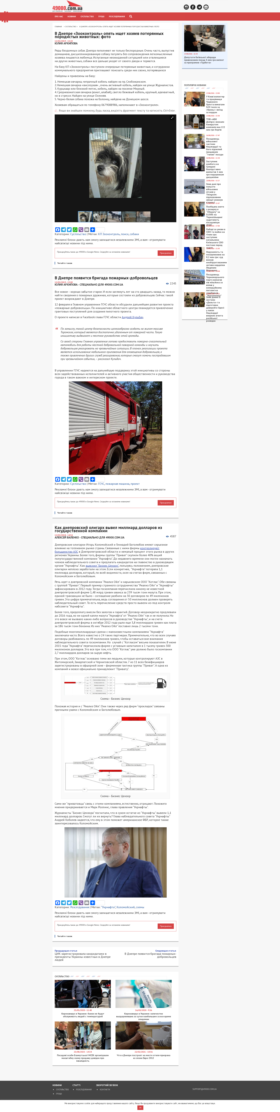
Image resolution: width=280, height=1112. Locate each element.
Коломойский (126, 907)
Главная (58, 26)
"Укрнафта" (108, 907)
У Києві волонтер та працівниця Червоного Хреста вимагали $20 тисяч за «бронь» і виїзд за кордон (215, 104)
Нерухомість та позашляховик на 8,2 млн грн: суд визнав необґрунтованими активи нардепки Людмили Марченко (216, 261)
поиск (125, 234)
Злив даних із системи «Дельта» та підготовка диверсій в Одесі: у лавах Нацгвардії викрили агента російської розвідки (215, 309)
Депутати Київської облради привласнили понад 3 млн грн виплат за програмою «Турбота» (204, 60)
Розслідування (117, 16)
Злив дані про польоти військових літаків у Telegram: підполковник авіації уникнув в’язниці (214, 193)
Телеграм (199, 7)
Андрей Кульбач (132, 317)
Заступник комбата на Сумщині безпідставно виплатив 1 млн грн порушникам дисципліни (215, 169)
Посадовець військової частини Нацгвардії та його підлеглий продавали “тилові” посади (214, 146)
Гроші (101, 16)
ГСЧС (101, 484)
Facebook (192, 7)
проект (135, 484)
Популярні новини (195, 85)
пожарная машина (117, 484)
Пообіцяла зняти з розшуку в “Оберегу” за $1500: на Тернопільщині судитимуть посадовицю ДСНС (215, 215)
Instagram (186, 7)
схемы (140, 907)
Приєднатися (166, 253)
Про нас (59, 16)
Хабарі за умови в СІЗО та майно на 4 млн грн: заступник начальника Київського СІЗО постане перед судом (215, 238)
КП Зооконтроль (109, 234)
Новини (72, 16)
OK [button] (140, 1107)
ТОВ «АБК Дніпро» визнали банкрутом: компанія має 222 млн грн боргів (215, 124)
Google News (206, 7)
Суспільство (87, 16)
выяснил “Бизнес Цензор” (102, 566)
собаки (134, 234)
